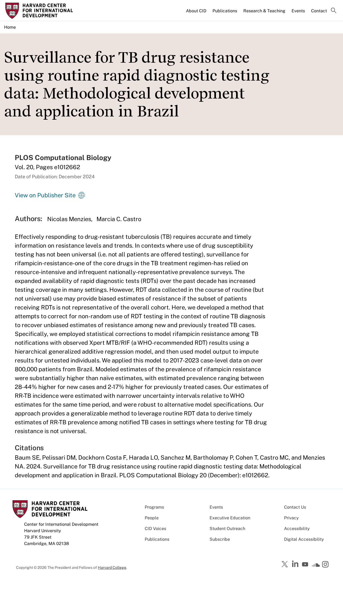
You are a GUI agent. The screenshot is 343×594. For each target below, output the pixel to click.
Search (334, 11)
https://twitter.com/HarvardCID (286, 564)
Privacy (291, 517)
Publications (224, 10)
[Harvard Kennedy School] (44, 11)
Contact (319, 10)
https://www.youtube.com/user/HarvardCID (306, 564)
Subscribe (220, 539)
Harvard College (112, 567)
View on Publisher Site (45, 195)
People (152, 517)
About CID (196, 10)
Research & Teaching (264, 10)
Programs (154, 507)
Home (10, 27)
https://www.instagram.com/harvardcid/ (326, 565)
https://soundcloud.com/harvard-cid (316, 566)
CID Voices (155, 528)
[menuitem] (196, 13)
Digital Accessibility (304, 539)
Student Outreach (227, 528)
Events (298, 10)
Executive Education (230, 517)
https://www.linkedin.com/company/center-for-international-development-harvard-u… (296, 564)
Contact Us (295, 507)
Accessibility (297, 528)
